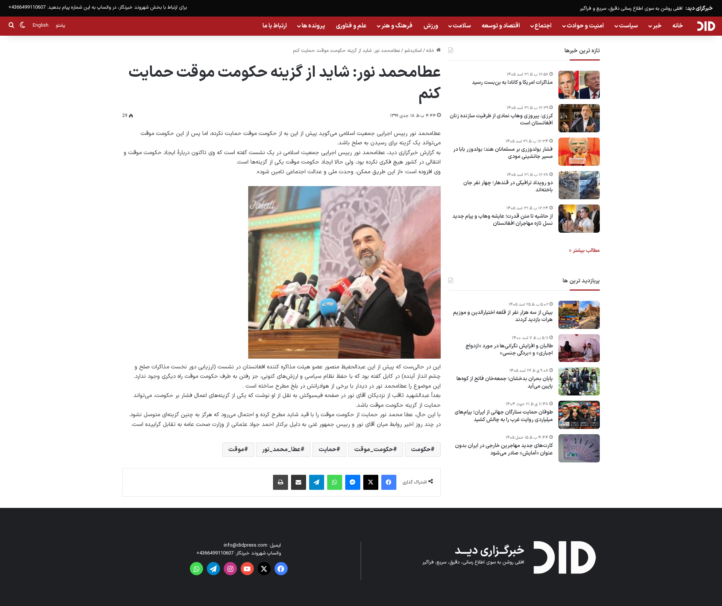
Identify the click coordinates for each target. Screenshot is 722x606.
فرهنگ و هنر (397, 25)
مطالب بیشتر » (584, 251)
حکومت (421, 449)
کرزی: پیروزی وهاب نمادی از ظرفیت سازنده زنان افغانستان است (501, 119)
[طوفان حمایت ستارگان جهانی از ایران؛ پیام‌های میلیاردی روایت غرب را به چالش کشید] (579, 415)
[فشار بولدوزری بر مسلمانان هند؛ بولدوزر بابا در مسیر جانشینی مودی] (579, 152)
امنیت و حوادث (585, 25)
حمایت (327, 449)
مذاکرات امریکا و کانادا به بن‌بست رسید (512, 82)
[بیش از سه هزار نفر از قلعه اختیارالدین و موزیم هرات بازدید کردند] (579, 315)
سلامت (462, 25)
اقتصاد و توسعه (501, 25)
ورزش (430, 25)
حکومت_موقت (373, 449)
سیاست (628, 25)
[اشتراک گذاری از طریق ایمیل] (298, 482)
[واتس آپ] (334, 482)
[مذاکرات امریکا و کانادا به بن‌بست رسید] (579, 85)
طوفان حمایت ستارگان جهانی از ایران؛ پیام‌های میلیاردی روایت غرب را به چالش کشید (504, 416)
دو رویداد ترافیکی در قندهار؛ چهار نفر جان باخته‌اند (508, 186)
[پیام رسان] (352, 482)
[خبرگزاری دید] (706, 26)
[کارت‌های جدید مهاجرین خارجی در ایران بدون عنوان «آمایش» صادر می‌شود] (579, 448)
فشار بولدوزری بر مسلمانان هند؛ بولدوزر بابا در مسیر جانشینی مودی (503, 153)
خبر (657, 25)
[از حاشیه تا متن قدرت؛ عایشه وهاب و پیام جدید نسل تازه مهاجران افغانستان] (579, 219)
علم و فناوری (351, 25)
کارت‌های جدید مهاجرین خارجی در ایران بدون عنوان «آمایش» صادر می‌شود (504, 449)
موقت (236, 449)
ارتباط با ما (274, 25)
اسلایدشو (413, 51)
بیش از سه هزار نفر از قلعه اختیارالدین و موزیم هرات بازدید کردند (503, 316)
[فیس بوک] (388, 482)
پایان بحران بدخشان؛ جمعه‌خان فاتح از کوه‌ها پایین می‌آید (505, 383)
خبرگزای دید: (699, 8)
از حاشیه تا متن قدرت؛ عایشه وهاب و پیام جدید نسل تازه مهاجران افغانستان (502, 220)
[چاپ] (280, 482)
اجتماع (543, 25)
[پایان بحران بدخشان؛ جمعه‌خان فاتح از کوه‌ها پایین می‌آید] (579, 381)
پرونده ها (313, 25)
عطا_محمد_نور (281, 449)
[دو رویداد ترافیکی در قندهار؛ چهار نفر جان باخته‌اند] (579, 185)
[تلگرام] (316, 482)
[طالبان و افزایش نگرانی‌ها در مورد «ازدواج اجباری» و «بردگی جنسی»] (579, 348)
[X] (370, 482)
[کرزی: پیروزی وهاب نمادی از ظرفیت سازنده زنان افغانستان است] (579, 118)
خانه (677, 25)
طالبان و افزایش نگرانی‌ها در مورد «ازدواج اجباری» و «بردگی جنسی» (509, 349)
